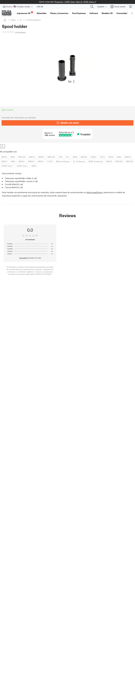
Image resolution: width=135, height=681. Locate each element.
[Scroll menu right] (132, 13)
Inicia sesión (23, 258)
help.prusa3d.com (94, 192)
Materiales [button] (42, 13)
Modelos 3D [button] (107, 13)
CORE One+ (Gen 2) (73, 1)
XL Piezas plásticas (33, 20)
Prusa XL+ (59, 1)
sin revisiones (20, 32)
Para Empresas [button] (79, 13)
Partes (13, 20)
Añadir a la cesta (70, 122)
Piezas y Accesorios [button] (59, 13)
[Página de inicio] (5, 20)
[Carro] (130, 6)
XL (21, 20)
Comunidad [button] (121, 13)
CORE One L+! (89, 1)
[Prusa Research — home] (6, 13)
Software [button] (94, 13)
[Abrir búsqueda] (92, 6)
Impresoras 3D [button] (25, 12)
